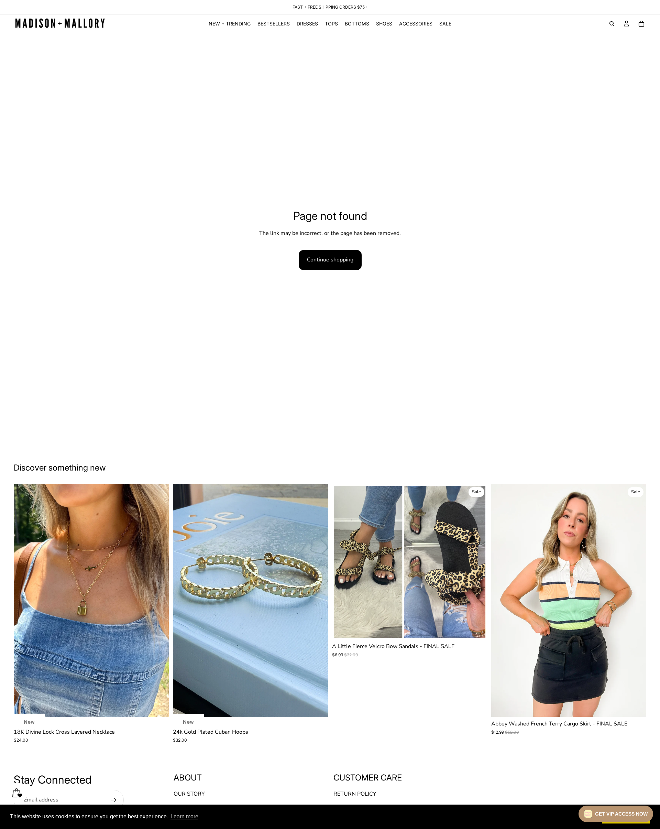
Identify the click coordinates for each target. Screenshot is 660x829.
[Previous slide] (24, 600)
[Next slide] (158, 600)
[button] (616, 814)
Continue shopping (330, 259)
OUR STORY (189, 794)
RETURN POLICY (354, 794)
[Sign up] (113, 800)
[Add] (158, 706)
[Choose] (476, 629)
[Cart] (641, 23)
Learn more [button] (184, 816)
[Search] (611, 23)
